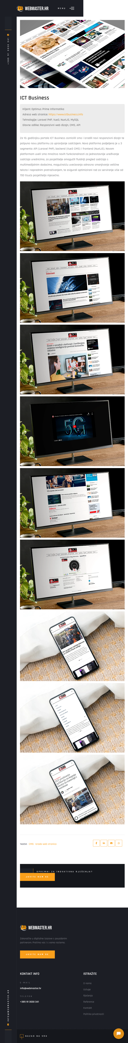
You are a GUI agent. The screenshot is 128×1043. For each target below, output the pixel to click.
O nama (87, 983)
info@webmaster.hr (8, 1005)
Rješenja (88, 995)
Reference (88, 1002)
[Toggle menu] (72, 8)
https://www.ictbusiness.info (66, 114)
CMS (31, 844)
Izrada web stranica (45, 844)
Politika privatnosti (93, 1014)
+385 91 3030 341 (8, 50)
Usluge (87, 989)
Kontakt (87, 1008)
